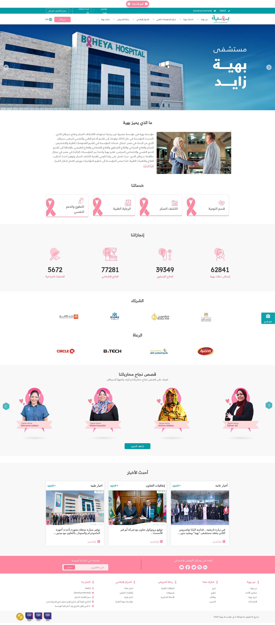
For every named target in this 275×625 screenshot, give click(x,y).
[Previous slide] (269, 67)
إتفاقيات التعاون (126, 592)
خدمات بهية (188, 19)
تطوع (213, 592)
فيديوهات (170, 592)
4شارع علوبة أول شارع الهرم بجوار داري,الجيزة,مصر (68, 601)
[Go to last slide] (269, 406)
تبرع (214, 588)
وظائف (213, 597)
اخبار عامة (128, 588)
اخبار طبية (128, 597)
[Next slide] (6, 67)
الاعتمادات (252, 601)
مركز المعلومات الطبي (166, 19)
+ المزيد (176, 485)
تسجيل (69, 567)
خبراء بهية (253, 597)
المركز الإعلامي (142, 19)
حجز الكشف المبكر (57, 10)
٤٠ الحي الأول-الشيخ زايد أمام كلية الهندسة (73, 606)
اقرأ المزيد (148, 166)
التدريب (212, 601)
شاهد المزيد (137, 446)
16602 (222, 10)
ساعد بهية (105, 19)
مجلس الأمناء (251, 592)
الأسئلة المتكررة (167, 597)
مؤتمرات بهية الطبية (124, 601)
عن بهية (204, 19)
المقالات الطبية (167, 588)
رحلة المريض (123, 19)
